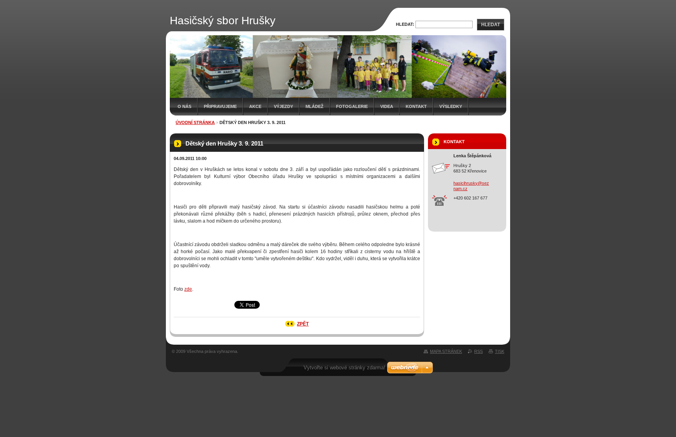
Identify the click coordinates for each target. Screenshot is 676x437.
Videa (386, 106)
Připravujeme (220, 106)
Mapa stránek (446, 351)
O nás (184, 106)
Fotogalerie (352, 106)
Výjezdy (283, 106)
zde (188, 289)
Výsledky (450, 106)
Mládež (315, 106)
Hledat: (405, 24)
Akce (255, 106)
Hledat (490, 24)
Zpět (303, 324)
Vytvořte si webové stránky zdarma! (344, 367)
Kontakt (416, 106)
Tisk (499, 351)
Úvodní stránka (195, 122)
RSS (478, 351)
